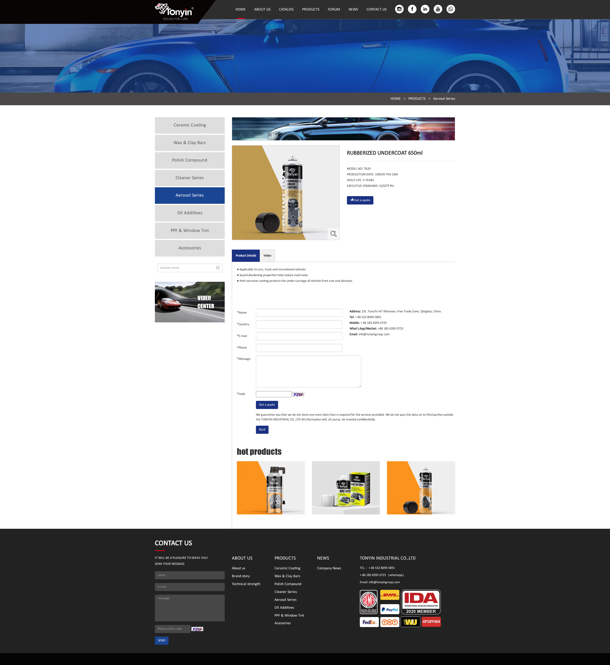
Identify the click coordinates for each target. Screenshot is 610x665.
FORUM (334, 9)
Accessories (189, 248)
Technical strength (246, 584)
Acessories (282, 623)
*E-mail (242, 336)
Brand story (241, 576)
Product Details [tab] (246, 255)
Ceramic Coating (190, 125)
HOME (240, 9)
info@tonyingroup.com (374, 334)
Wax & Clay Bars (189, 143)
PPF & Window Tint (190, 230)
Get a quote (362, 200)
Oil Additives (189, 213)
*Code (241, 394)
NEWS (353, 9)
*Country (243, 324)
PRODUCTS (310, 9)
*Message (243, 359)
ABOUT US (262, 9)
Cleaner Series (190, 178)
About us (238, 568)
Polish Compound (189, 160)
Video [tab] (267, 255)
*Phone (242, 348)
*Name (242, 312)
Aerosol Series (444, 99)
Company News (329, 568)
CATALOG (286, 9)
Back (262, 429)
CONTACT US (376, 9)
